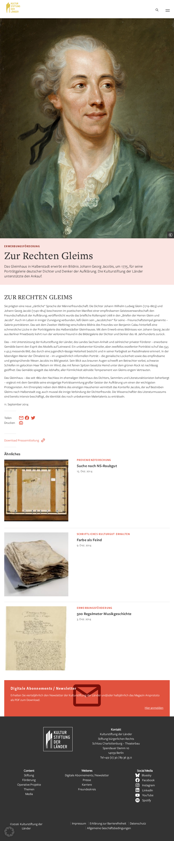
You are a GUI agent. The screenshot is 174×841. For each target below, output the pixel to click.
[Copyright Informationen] (170, 235)
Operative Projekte (29, 784)
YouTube (147, 795)
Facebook (148, 780)
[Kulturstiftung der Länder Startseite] (13, 7)
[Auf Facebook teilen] (26, 417)
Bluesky (146, 775)
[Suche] (157, 10)
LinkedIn (147, 790)
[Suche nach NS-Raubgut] (36, 521)
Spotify (146, 800)
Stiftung (29, 775)
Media (29, 794)
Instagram (148, 785)
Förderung (29, 780)
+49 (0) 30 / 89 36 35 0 (118, 757)
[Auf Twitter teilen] (33, 417)
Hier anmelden (154, 708)
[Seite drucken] (21, 422)
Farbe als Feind (89, 539)
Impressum (79, 823)
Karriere (87, 784)
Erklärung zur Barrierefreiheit (108, 823)
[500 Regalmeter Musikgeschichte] (36, 669)
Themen (29, 789)
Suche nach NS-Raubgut (97, 465)
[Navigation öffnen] (168, 10)
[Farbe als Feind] (36, 595)
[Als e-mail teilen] (21, 418)
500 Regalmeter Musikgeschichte (104, 613)
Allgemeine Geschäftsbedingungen (109, 828)
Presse (87, 780)
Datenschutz (138, 823)
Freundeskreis (87, 789)
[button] (9, 831)
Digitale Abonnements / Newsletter (87, 775)
